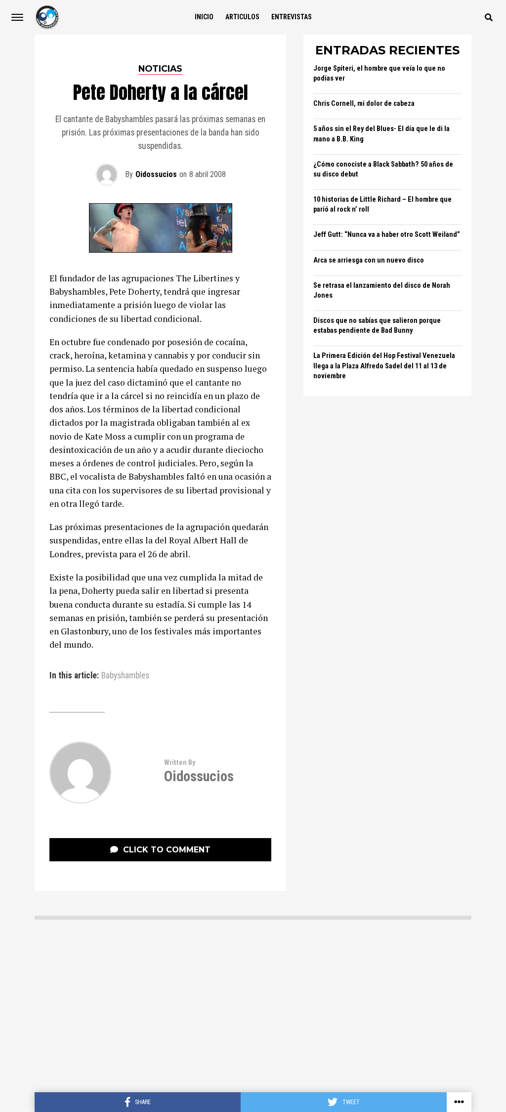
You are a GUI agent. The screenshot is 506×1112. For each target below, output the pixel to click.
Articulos (242, 17)
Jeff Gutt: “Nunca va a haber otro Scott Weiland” (386, 234)
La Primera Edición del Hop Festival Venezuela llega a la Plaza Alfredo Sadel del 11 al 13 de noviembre (384, 366)
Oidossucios (156, 174)
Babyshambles (125, 675)
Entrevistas (291, 17)
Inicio (204, 17)
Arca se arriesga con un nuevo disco (368, 260)
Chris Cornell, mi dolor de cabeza (364, 103)
